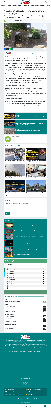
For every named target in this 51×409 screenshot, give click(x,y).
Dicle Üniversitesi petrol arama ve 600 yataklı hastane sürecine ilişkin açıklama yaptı (35, 194)
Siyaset (37, 5)
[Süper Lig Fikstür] (45, 296)
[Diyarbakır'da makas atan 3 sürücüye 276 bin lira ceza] (15, 153)
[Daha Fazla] (12, 49)
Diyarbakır (3, 5)
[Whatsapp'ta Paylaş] (10, 49)
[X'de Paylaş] (7, 49)
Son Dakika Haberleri (10, 394)
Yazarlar (35, 398)
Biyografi (42, 5)
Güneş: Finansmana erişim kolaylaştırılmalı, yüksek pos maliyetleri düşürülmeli (14, 194)
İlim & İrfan (26, 5)
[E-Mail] (13, 141)
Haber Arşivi (30, 394)
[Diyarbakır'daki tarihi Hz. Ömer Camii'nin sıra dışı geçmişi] (25, 35)
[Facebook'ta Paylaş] (5, 49)
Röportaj (20, 5)
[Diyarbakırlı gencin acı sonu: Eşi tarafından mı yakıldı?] (36, 153)
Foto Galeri (29, 398)
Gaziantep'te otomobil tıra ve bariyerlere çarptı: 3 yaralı (20, 406)
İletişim (48, 5)
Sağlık (32, 5)
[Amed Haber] (25, 2)
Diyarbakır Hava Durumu (11, 389)
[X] (23, 383)
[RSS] (30, 383)
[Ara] (46, 2)
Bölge (9, 5)
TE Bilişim (28, 402)
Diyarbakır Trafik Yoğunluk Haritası (34, 389)
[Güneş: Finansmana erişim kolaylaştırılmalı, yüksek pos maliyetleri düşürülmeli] (15, 186)
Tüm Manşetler (30, 391)
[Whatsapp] (28, 383)
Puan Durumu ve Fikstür (11, 391)
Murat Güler (15, 138)
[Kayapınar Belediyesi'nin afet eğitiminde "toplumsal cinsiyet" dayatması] (36, 169)
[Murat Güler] (8, 139)
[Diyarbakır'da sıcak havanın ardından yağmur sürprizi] (15, 169)
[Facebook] (21, 383)
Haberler (6, 9)
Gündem (14, 5)
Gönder (8, 213)
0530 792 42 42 (26, 376)
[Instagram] (26, 383)
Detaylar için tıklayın (25, 291)
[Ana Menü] (4, 2)
